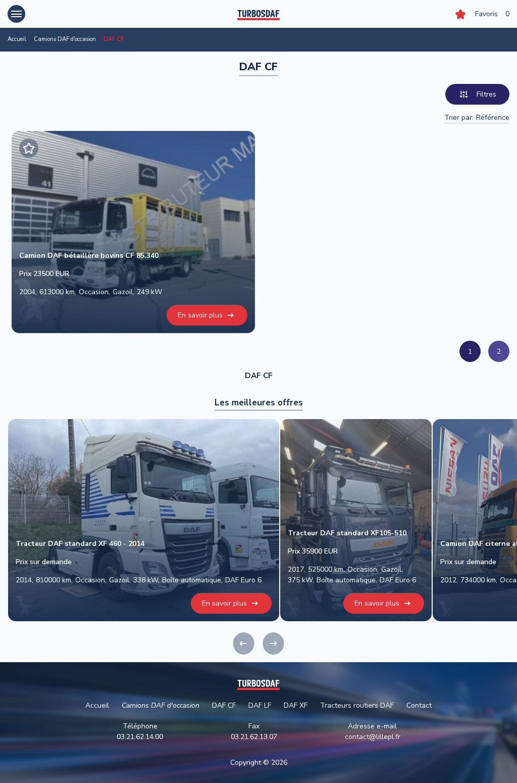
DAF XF (295, 705)
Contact (419, 705)
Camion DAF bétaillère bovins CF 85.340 (89, 255)
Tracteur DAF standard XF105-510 (347, 533)
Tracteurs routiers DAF (357, 705)
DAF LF (259, 705)
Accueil (17, 39)
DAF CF (224, 705)
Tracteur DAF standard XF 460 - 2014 (80, 543)
